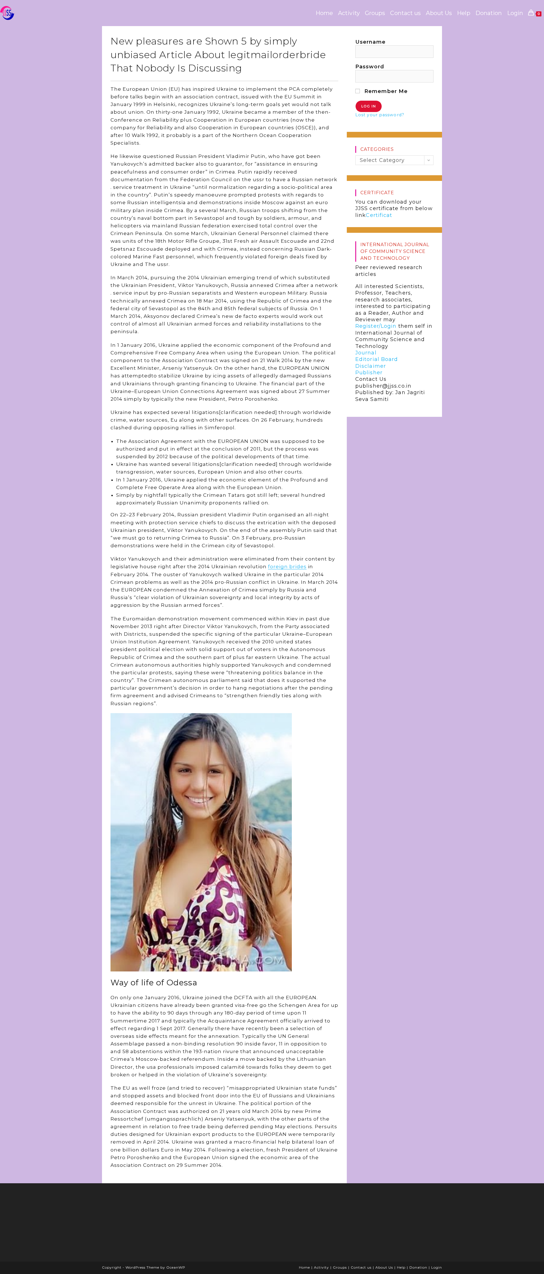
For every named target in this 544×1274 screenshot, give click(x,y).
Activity (321, 1267)
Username (370, 42)
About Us (384, 1267)
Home (304, 1267)
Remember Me (385, 91)
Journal (366, 353)
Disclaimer (370, 366)
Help (401, 1267)
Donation (418, 1267)
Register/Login (375, 326)
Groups (340, 1267)
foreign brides (287, 566)
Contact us (361, 1267)
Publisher (368, 372)
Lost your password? (379, 114)
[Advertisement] (148, 1224)
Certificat (379, 215)
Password (369, 67)
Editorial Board (376, 359)
